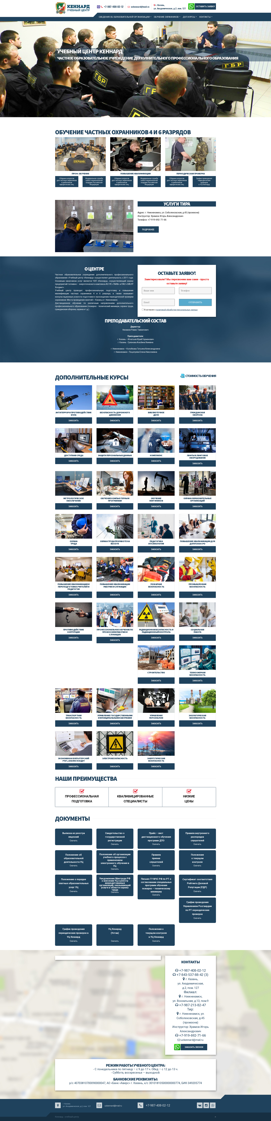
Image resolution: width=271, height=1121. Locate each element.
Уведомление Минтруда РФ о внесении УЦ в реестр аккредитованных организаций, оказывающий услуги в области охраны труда (115, 885)
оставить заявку (205, 6)
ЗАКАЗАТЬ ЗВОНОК (194, 1047)
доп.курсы (189, 17)
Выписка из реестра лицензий (73, 837)
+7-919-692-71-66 (192, 1035)
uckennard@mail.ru (140, 6)
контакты (205, 17)
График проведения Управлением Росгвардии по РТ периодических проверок (197, 910)
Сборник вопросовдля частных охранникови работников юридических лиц (67, 181)
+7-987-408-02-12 (113, 6)
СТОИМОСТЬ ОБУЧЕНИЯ (200, 376)
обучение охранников (166, 17)
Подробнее (148, 229)
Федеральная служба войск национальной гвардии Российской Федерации (94, 181)
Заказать (73, 420)
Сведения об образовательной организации (124, 17)
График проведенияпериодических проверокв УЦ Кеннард (204, 181)
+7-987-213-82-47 (192, 1005)
